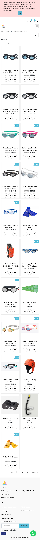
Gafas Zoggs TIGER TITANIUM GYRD (10, 304)
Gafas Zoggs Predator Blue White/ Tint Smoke (29, 265)
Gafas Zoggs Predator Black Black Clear (29, 110)
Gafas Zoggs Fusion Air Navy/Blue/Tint (10, 226)
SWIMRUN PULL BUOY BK (10, 419)
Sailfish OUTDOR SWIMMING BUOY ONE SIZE (10, 265)
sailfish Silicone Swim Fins (30, 226)
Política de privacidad (27, 511)
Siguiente (35, 472)
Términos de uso (26, 507)
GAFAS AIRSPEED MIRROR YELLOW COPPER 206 (10, 342)
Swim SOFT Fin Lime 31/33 (30, 304)
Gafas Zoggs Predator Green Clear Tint (10, 149)
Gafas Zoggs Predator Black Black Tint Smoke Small (10, 72)
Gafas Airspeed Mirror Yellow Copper (29, 342)
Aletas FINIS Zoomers (10, 457)
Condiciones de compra (8, 507)
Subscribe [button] (24, 525)
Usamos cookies (6, 514)
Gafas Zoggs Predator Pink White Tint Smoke (29, 149)
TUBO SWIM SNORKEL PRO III (29, 419)
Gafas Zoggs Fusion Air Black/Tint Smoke (10, 188)
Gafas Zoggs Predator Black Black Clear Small (10, 110)
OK (20, 13)
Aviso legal (4, 511)
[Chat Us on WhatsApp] (33, 533)
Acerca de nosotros (7, 518)
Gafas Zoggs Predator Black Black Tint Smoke (29, 72)
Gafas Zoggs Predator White (29, 188)
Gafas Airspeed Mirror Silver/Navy (10, 381)
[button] (36, 35)
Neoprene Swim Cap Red (29, 381)
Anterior (13, 472)
